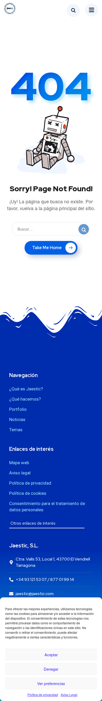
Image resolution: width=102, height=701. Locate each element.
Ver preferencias (51, 683)
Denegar (51, 669)
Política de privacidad (42, 694)
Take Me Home (47, 247)
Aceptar (51, 654)
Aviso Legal (69, 694)
